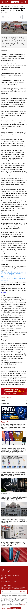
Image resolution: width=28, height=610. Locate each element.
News (3, 400)
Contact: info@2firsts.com (8, 581)
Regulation (5, 403)
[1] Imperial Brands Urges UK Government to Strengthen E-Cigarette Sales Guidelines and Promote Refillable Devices (13, 273)
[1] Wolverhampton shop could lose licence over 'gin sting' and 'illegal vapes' (13, 267)
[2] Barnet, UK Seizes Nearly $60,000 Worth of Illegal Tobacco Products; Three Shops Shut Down (13, 278)
